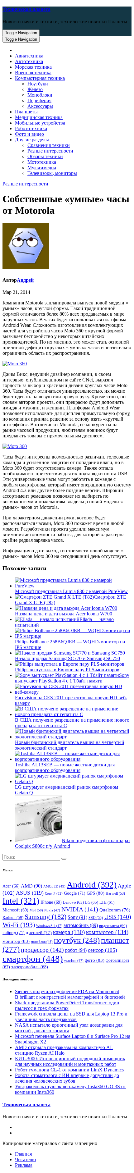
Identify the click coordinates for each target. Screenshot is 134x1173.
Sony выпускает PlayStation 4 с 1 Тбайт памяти (72, 678)
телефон (74, 960)
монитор (16, 941)
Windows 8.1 (49, 926)
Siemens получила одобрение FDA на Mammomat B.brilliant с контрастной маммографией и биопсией (70, 994)
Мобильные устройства (40, 123)
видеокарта (113, 926)
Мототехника (41, 162)
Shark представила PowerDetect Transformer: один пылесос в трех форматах (67, 1005)
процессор (42, 949)
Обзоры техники (45, 156)
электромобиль (29, 967)
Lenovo (73, 902)
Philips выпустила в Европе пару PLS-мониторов (67, 669)
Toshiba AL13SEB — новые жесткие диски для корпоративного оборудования (65, 767)
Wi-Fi (18, 925)
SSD (96, 917)
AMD (31, 885)
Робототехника (31, 128)
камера (69, 932)
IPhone (51, 902)
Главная (23, 1154)
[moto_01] (14, 363)
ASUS (30, 893)
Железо (35, 89)
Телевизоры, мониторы (52, 173)
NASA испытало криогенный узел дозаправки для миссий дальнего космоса (68, 1027)
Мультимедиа (41, 167)
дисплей (39, 932)
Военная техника (33, 72)
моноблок (42, 941)
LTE (106, 902)
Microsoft (15, 910)
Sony (77, 917)
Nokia (52, 910)
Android (92, 884)
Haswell (115, 894)
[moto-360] (14, 446)
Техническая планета (26, 9)
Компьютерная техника (40, 78)
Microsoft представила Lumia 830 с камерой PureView (71, 591)
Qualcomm (114, 909)
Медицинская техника (39, 117)
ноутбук (77, 940)
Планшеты (26, 111)
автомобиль (81, 925)
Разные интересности (50, 150)
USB (117, 916)
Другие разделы (32, 139)
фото (94, 960)
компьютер (107, 932)
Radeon (12, 917)
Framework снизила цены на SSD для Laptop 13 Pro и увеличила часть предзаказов (71, 1016)
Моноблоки (39, 95)
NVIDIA (79, 909)
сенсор (102, 950)
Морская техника (33, 67)
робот (76, 950)
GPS (95, 893)
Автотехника (29, 61)
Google (74, 893)
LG (91, 902)
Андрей (25, 280)
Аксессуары (40, 106)
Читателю (25, 1159)
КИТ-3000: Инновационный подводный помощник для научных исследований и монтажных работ (70, 1061)
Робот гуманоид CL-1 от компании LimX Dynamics (69, 1069)
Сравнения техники (48, 145)
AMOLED (54, 886)
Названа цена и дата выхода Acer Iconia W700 (63, 613)
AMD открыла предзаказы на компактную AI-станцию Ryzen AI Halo (64, 1050)
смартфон (32, 959)
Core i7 (54, 893)
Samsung (45, 916)
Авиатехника (29, 55)
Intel (20, 901)
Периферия (39, 100)
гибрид (13, 932)
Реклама (23, 1165)
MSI (36, 910)
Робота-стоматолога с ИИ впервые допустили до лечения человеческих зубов (67, 1078)
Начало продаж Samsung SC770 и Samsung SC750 (67, 658)
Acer (11, 886)
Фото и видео (29, 134)
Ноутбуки (37, 83)
